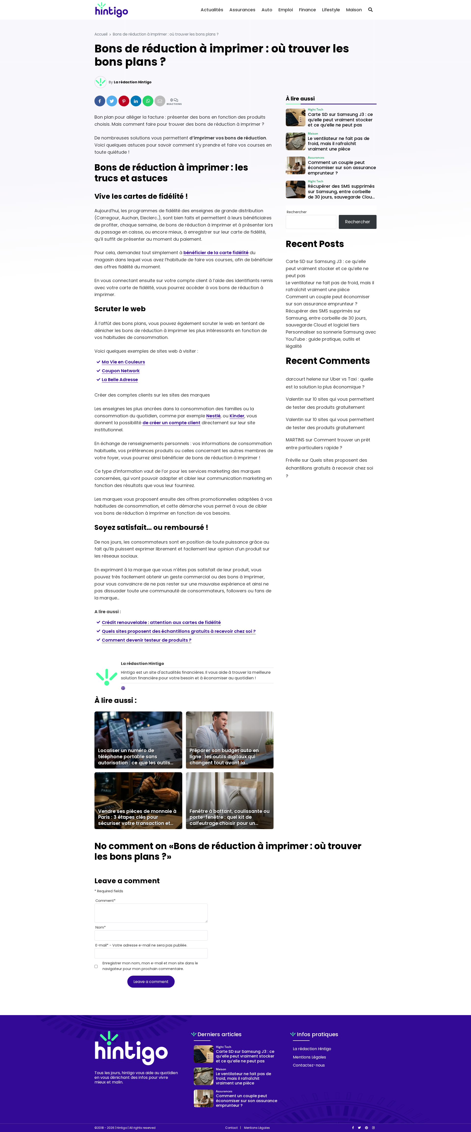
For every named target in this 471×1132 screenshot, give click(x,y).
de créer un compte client (171, 423)
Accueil (100, 34)
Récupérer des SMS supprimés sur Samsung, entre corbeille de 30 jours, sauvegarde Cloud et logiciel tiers (326, 318)
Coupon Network (121, 371)
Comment (105, 900)
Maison (354, 10)
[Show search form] (370, 9)
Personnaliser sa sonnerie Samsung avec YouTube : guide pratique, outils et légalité (331, 339)
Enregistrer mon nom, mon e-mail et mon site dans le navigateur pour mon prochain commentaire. (150, 966)
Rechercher (297, 212)
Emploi (285, 10)
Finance (307, 10)
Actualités (212, 10)
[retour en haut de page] (459, 1105)
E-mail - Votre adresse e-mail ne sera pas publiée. (141, 945)
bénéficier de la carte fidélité (216, 252)
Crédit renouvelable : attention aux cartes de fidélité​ (161, 622)
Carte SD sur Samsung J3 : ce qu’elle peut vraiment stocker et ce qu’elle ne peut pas (327, 268)
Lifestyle (331, 10)
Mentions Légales (309, 1057)
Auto (267, 10)
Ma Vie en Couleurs (123, 362)
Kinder (237, 416)
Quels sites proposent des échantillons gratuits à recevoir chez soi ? (179, 631)
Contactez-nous (309, 1065)
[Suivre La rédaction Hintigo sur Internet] (123, 688)
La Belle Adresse (120, 379)
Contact (231, 1128)
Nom (100, 927)
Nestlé (213, 416)
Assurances (242, 10)
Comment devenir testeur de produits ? (146, 640)
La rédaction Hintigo (133, 82)
